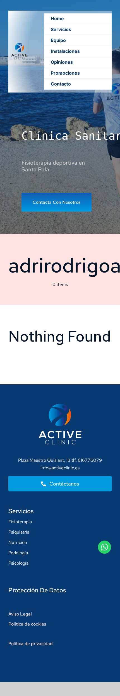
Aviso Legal (20, 614)
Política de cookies (27, 624)
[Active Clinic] (19, 42)
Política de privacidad (30, 644)
